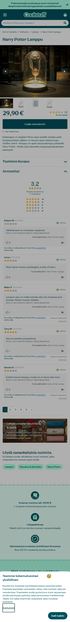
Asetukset (9, 608)
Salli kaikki (57, 615)
